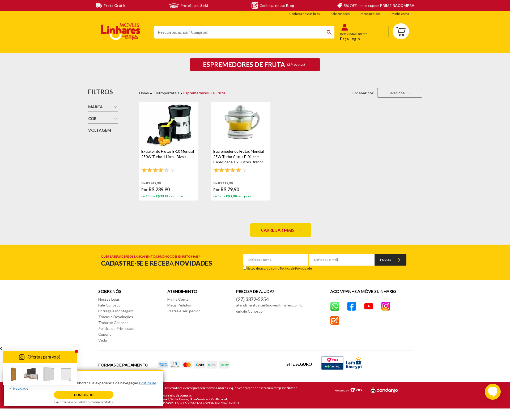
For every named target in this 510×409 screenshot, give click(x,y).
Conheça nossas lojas (304, 14)
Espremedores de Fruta (204, 93)
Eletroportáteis (166, 93)
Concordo (84, 395)
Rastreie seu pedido (184, 311)
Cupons (104, 334)
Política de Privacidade (296, 268)
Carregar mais (277, 229)
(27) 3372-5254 (252, 299)
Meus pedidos (370, 14)
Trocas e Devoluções (115, 316)
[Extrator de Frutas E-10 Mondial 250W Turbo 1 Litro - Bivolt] (168, 125)
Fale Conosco (109, 305)
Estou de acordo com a (279, 268)
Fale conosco (340, 14)
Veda (102, 340)
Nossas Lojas (109, 299)
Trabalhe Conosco (113, 322)
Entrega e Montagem (115, 311)
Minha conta (400, 14)
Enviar (385, 260)
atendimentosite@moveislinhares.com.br (270, 305)
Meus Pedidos (179, 305)
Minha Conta (178, 299)
